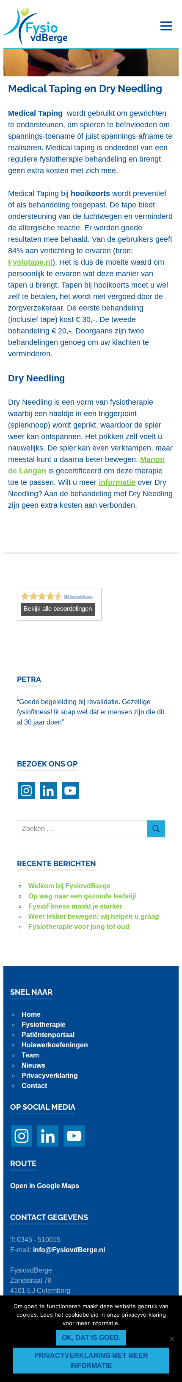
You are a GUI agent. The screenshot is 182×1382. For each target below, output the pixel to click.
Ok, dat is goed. (91, 1337)
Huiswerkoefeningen (55, 1045)
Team (30, 1055)
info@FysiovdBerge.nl (69, 1249)
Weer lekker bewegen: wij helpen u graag (93, 916)
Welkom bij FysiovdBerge (69, 886)
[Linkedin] (48, 790)
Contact (34, 1085)
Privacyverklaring (50, 1075)
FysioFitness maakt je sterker (75, 906)
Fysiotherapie (44, 1024)
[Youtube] (70, 790)
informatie (117, 482)
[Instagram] (26, 790)
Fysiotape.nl (30, 262)
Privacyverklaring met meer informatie (91, 1360)
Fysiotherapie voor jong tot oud (79, 926)
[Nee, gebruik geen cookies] (171, 1338)
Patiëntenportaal (48, 1034)
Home (31, 1014)
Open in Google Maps (44, 1185)
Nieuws (33, 1065)
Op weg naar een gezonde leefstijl (82, 896)
